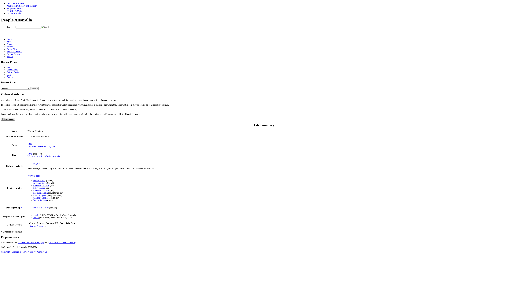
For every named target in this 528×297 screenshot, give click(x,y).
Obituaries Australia (15, 3)
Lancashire (41, 146)
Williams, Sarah (40, 183)
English (36, 164)
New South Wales (43, 156)
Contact (10, 44)
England (51, 146)
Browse (10, 56)
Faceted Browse (14, 54)
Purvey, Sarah (39, 180)
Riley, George (39, 188)
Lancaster (32, 146)
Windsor (31, 156)
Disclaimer (16, 252)
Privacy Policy (29, 252)
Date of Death (13, 72)
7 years (40, 226)
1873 (30, 154)
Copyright (5, 252)
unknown (32, 226)
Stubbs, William (40, 200)
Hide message (8, 119)
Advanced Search (14, 51)
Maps (9, 74)
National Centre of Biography (31, 242)
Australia (56, 156)
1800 (30, 144)
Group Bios (12, 49)
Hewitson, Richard (41, 185)
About (9, 42)
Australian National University (62, 242)
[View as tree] (34, 176)
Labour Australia (14, 13)
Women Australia (14, 11)
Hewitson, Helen (40, 193)
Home (9, 39)
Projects (10, 47)
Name (9, 67)
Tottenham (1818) (41, 208)
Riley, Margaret (39, 195)
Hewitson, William (41, 190)
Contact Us (42, 252)
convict (36, 215)
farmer (36, 217)
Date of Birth (12, 69)
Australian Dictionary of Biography (22, 6)
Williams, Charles (40, 198)
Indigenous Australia (15, 8)
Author (10, 77)
